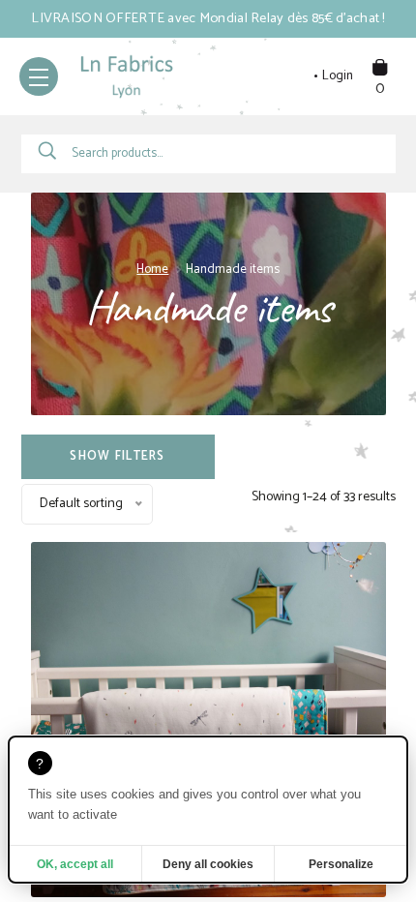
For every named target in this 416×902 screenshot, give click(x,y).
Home (152, 269)
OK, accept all (75, 864)
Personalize (341, 864)
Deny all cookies (208, 864)
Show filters (117, 456)
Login (337, 76)
